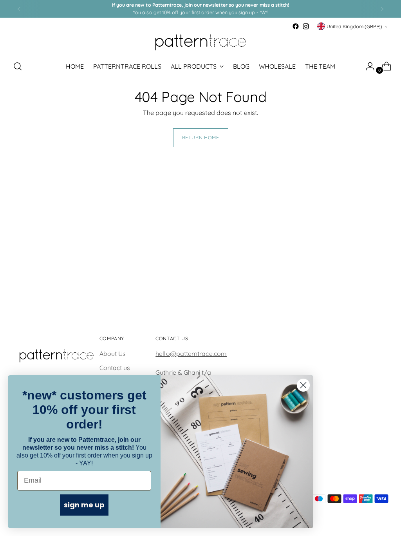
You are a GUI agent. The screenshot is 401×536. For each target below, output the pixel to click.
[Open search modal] (17, 66)
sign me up (84, 505)
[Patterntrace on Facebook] (295, 26)
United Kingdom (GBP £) (354, 26)
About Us (112, 353)
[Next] (382, 9)
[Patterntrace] (200, 42)
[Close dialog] (303, 385)
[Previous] (18, 9)
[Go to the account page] (367, 66)
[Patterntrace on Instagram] (305, 26)
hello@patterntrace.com (191, 353)
